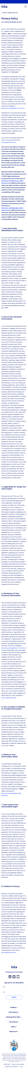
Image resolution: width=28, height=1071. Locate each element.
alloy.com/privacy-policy (8, 697)
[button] (25, 6)
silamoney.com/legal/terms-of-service (12, 108)
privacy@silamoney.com (8, 142)
